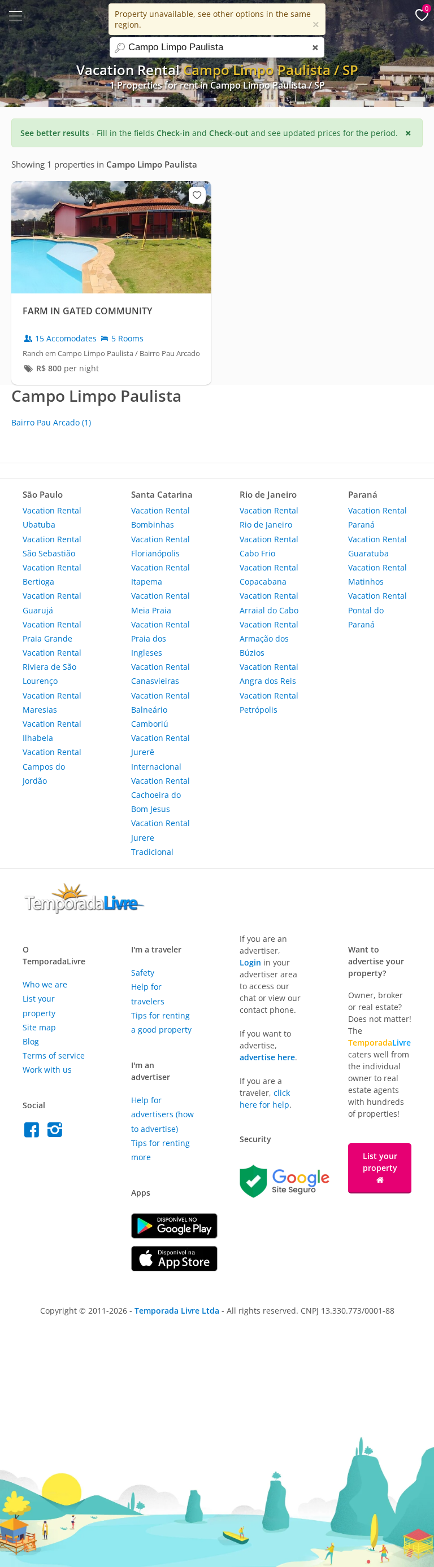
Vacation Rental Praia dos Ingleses (160, 638)
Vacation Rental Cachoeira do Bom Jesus (160, 794)
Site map (39, 1027)
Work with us (47, 1069)
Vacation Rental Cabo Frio (269, 546)
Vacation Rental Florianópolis (160, 546)
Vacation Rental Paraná (377, 517)
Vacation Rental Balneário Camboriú (160, 709)
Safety (142, 972)
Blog (31, 1041)
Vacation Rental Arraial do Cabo (269, 602)
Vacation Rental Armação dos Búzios (269, 638)
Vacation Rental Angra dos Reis (269, 673)
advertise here (267, 1057)
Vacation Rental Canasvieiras (160, 673)
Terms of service (54, 1055)
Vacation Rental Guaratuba (377, 546)
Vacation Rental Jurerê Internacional (160, 751)
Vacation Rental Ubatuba (52, 517)
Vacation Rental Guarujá (52, 602)
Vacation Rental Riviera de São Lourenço (52, 666)
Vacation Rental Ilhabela (52, 730)
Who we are (45, 984)
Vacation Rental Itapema (160, 574)
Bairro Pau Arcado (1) (51, 422)
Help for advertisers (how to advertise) (162, 1114)
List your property (380, 1162)
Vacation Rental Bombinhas (160, 517)
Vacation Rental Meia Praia (160, 602)
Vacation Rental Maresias (52, 702)
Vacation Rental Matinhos (377, 574)
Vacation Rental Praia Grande (52, 631)
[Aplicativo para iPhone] (174, 1268)
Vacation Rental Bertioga (52, 574)
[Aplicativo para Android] (174, 1235)
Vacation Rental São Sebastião (52, 546)
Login (250, 962)
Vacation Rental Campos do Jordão (52, 766)
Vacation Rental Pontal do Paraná (377, 609)
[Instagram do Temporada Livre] (56, 1132)
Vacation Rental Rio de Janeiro (269, 517)
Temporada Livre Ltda (176, 1310)
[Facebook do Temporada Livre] (34, 1132)
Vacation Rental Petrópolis (269, 702)
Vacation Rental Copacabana (269, 574)
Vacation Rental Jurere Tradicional (160, 837)
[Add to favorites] (197, 195)
